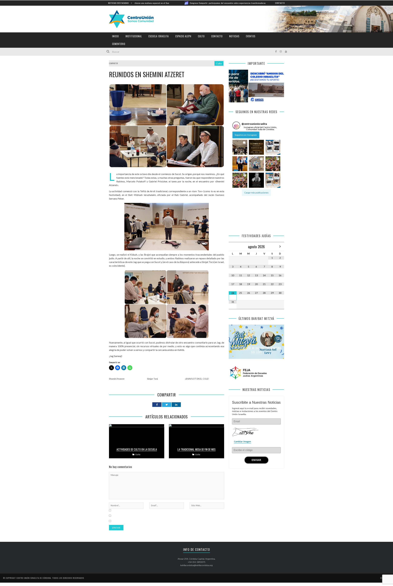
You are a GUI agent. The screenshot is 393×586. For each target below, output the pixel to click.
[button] (239, 147)
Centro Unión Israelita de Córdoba (33, 578)
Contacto (280, 3)
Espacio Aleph (183, 36)
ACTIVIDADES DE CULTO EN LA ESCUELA (137, 449)
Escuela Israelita (158, 36)
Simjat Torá (152, 378)
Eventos (250, 36)
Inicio (115, 36)
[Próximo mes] (280, 246)
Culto (201, 36)
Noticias (234, 36)
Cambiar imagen (242, 441)
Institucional (133, 36)
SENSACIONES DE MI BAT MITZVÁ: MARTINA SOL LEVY (256, 350)
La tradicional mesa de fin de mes (196, 449)
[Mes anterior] (233, 246)
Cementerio (118, 44)
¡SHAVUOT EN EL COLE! (197, 378)
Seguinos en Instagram (246, 135)
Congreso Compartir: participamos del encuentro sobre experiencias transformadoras (192, 3)
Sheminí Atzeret (117, 378)
